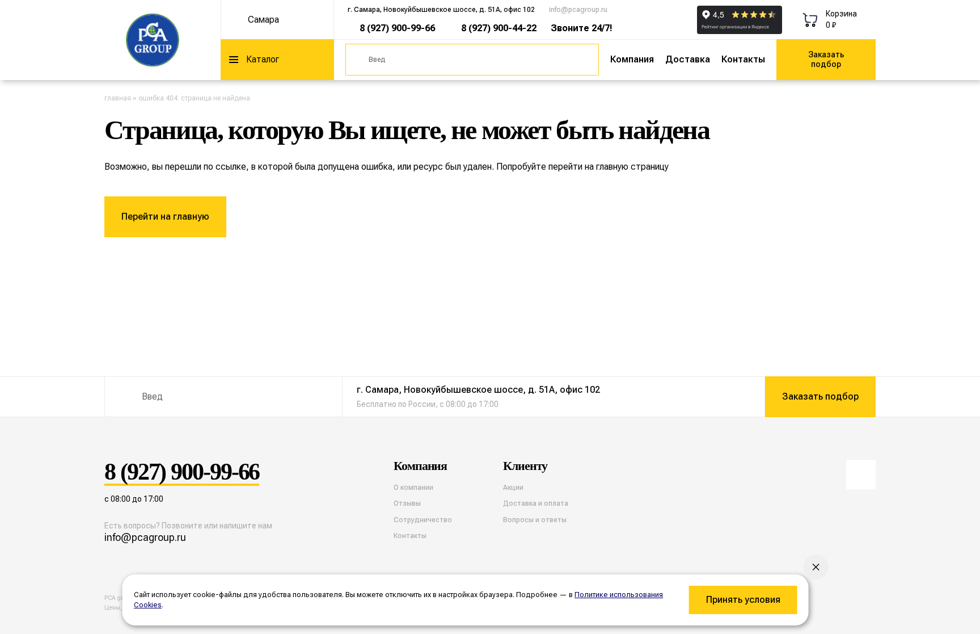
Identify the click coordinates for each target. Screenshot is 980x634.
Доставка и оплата (535, 503)
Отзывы (407, 503)
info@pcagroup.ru (578, 10)
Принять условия (743, 599)
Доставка (687, 59)
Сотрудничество (423, 520)
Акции (513, 488)
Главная (117, 98)
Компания (632, 59)
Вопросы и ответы (535, 520)
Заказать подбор (826, 59)
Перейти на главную (165, 216)
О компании (413, 488)
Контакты (743, 59)
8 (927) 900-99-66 (397, 28)
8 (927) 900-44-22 (499, 28)
